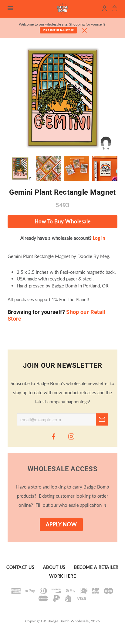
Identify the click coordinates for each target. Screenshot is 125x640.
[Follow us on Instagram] (71, 436)
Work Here (62, 576)
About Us (54, 567)
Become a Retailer (96, 567)
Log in (99, 238)
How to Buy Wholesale (63, 221)
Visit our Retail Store (58, 30)
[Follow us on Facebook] (53, 436)
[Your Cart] (114, 9)
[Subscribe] (102, 419)
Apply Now (61, 524)
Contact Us (20, 567)
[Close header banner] (84, 30)
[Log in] (104, 9)
